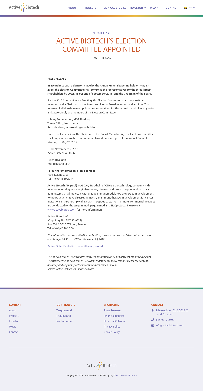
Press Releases (112, 310)
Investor (136, 8)
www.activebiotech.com (61, 209)
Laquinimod (63, 316)
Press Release (101, 32)
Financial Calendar (115, 321)
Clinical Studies (115, 8)
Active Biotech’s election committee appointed (75, 246)
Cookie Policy (112, 332)
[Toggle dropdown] (78, 8)
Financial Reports (114, 316)
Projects (90, 8)
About (72, 8)
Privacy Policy (112, 326)
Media (154, 8)
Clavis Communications (125, 375)
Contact (172, 8)
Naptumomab (64, 321)
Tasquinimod (64, 310)
